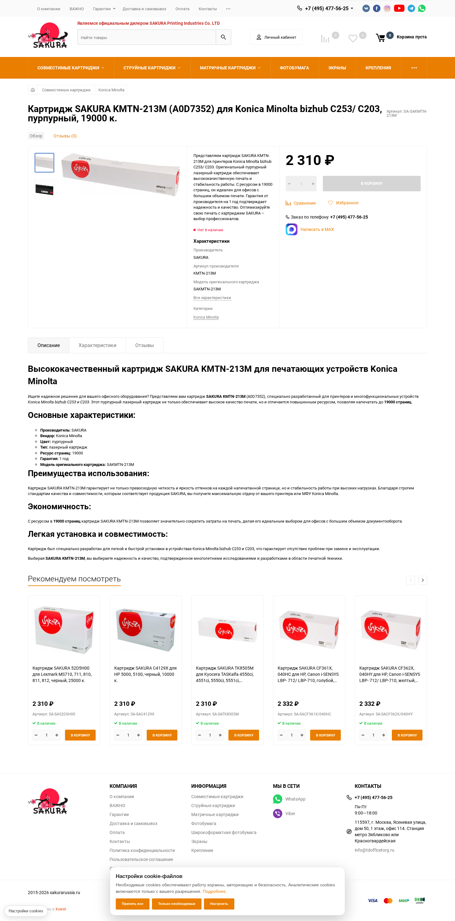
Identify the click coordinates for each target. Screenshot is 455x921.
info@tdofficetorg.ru (374, 850)
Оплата (182, 8)
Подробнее (214, 891)
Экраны (199, 841)
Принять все (132, 904)
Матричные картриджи (215, 814)
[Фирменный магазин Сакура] (64, 798)
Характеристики (97, 345)
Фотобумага (203, 823)
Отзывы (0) (65, 136)
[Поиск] (223, 37)
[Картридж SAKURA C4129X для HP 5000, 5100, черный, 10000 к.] (146, 630)
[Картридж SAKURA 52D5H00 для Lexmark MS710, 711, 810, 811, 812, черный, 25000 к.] (64, 630)
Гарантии (102, 8)
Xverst (60, 908)
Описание (48, 345)
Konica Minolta (111, 90)
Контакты (208, 8)
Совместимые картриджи (66, 90)
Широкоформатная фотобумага (224, 832)
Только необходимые (176, 904)
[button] (422, 580)
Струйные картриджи (213, 805)
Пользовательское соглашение (141, 859)
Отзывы (144, 345)
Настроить (219, 904)
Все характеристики (212, 297)
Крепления (202, 850)
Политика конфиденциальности (142, 850)
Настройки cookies (26, 911)
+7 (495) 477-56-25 (327, 8)
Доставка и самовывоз (144, 8)
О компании (48, 8)
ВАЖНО (77, 8)
